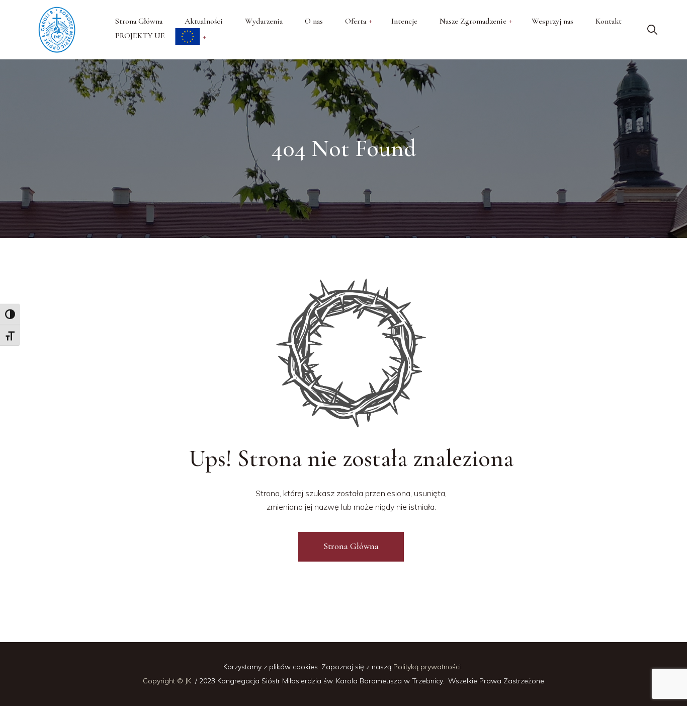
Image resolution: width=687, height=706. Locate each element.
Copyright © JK (168, 680)
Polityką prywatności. (428, 666)
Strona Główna (351, 546)
